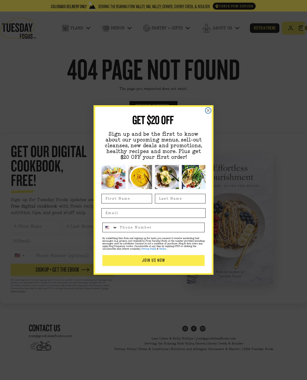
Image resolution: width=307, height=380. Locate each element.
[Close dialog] (208, 110)
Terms (162, 249)
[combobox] (110, 227)
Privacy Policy (149, 249)
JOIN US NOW (153, 260)
